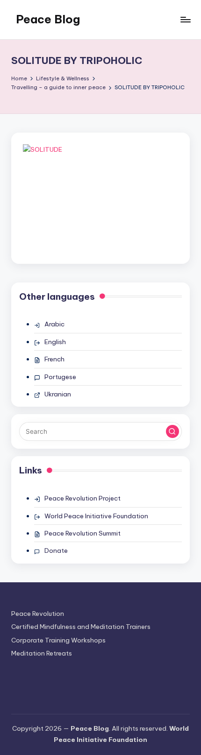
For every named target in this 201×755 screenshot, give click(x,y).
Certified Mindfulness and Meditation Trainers (81, 626)
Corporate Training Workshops (58, 640)
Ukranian (57, 394)
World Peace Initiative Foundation (96, 516)
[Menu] (185, 19)
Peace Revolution (37, 613)
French (54, 359)
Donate (56, 550)
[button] (172, 431)
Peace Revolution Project (82, 498)
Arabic (54, 324)
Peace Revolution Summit (82, 533)
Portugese (60, 377)
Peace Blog (48, 19)
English (55, 342)
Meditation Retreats (41, 653)
